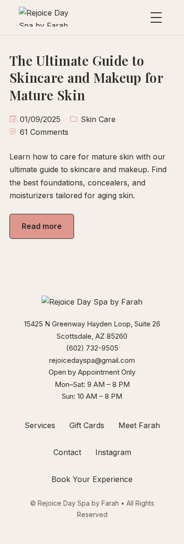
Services (40, 425)
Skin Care (98, 119)
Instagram (113, 452)
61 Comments (44, 132)
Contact (67, 452)
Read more (42, 226)
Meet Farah (139, 425)
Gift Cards (86, 425)
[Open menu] (156, 17)
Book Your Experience (92, 479)
